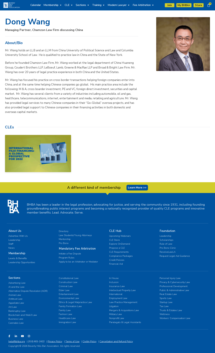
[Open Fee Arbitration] (153, 5)
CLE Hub (115, 231)
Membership (16, 253)
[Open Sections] (88, 5)
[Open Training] (103, 5)
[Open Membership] (60, 5)
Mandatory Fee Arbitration (77, 248)
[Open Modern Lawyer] (128, 5)
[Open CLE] (71, 5)
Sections (14, 278)
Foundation (167, 231)
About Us (14, 231)
